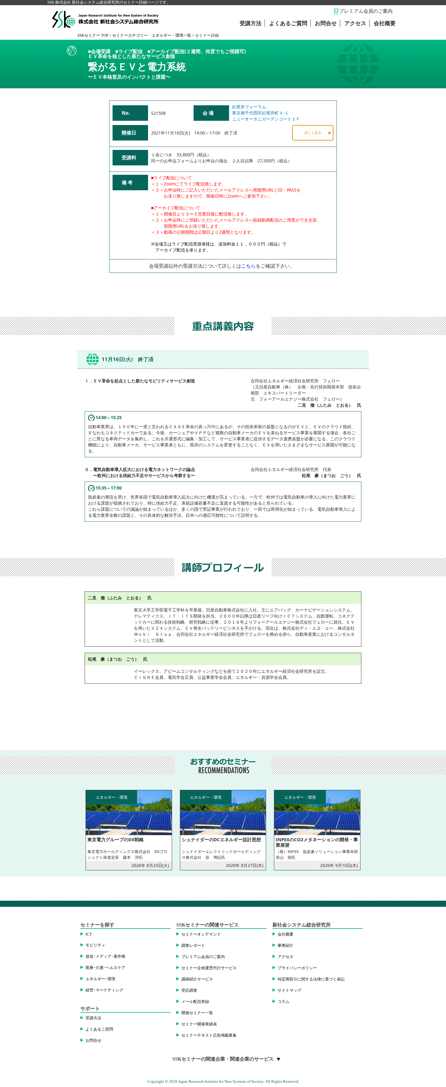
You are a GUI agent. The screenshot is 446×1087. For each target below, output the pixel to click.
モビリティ (95, 945)
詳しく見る (313, 132)
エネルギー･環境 (100, 979)
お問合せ (326, 23)
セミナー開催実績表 (199, 1024)
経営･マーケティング (104, 990)
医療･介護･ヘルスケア (105, 968)
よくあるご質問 (288, 23)
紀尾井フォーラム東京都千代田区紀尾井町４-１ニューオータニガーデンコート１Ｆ (266, 113)
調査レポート (193, 945)
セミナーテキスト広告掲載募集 (209, 1035)
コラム (283, 1002)
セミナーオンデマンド (201, 934)
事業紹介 (285, 945)
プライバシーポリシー (297, 968)
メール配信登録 (195, 1002)
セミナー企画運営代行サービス (209, 968)
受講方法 (251, 23)
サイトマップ (289, 990)
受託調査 (189, 990)
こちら (248, 265)
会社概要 (385, 23)
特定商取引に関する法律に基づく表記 (311, 979)
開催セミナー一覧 (197, 1013)
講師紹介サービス (197, 979)
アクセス (355, 23)
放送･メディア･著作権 (105, 956)
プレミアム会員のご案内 (366, 11)
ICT (89, 934)
